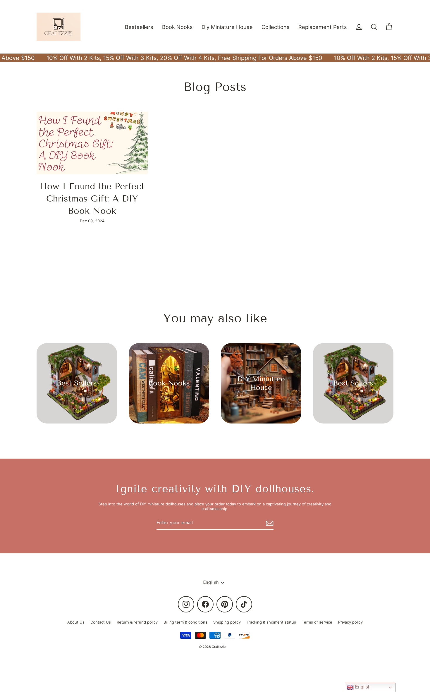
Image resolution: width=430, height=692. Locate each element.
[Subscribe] (269, 523)
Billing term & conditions (185, 622)
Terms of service (317, 622)
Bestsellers (139, 27)
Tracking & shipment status (271, 622)
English (362, 686)
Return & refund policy (137, 622)
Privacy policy (350, 622)
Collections (276, 27)
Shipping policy (227, 622)
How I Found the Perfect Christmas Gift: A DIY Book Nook (92, 198)
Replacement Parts (322, 27)
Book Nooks (177, 27)
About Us (76, 622)
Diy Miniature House (227, 27)
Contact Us (100, 622)
